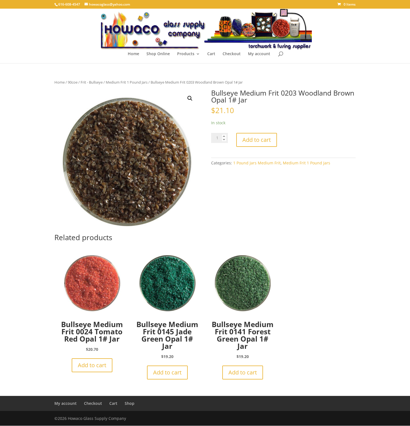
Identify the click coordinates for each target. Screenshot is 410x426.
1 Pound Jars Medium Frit (257, 162)
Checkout (232, 54)
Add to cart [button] (92, 365)
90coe (73, 82)
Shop (129, 403)
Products (185, 54)
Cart (211, 54)
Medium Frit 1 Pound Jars (127, 82)
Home (133, 54)
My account (259, 54)
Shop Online (158, 54)
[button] (190, 98)
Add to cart (256, 139)
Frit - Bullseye (92, 82)
